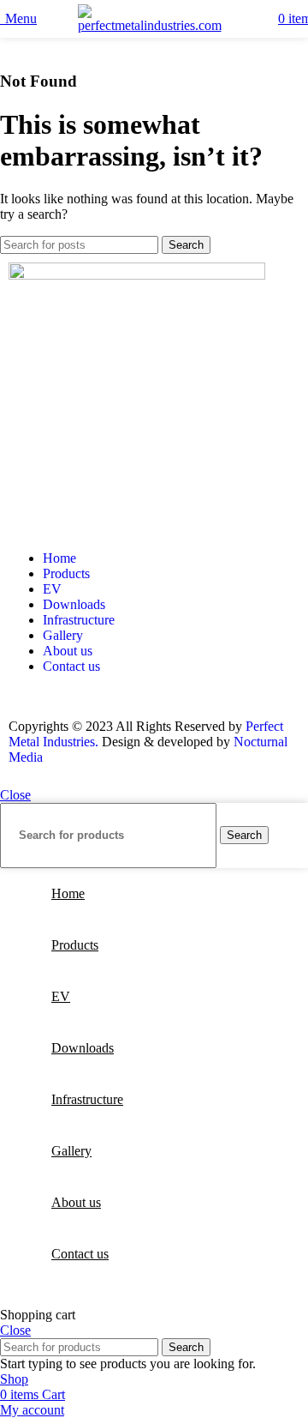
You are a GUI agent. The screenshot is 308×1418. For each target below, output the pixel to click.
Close (15, 794)
